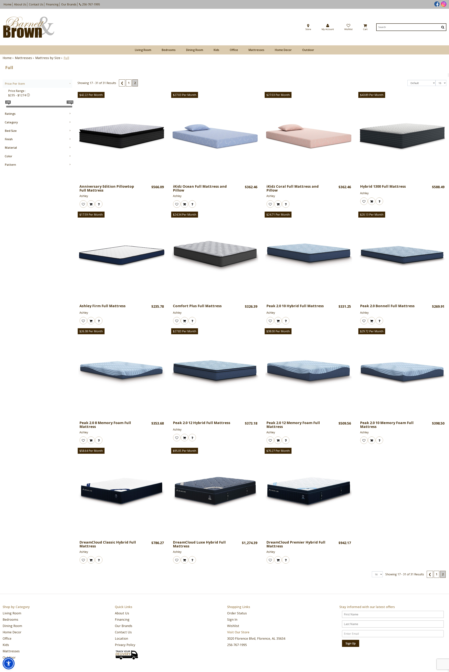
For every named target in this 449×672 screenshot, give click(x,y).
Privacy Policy (125, 645)
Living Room (143, 50)
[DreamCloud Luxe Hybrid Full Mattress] (215, 493)
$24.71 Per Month (278, 215)
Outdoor (308, 50)
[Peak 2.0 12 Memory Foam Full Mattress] (309, 373)
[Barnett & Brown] (29, 27)
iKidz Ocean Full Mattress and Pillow (200, 188)
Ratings (10, 114)
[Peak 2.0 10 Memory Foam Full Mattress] (402, 373)
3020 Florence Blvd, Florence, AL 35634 (256, 638)
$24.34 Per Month (184, 215)
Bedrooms (169, 50)
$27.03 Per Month (184, 95)
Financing (52, 4)
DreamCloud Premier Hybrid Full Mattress (295, 544)
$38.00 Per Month (278, 331)
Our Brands (68, 4)
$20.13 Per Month (371, 215)
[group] (98, 204)
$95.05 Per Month (184, 451)
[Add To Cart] (91, 204)
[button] (327, 27)
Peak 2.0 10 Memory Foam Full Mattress (387, 425)
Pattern (10, 165)
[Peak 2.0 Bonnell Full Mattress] (402, 256)
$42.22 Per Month (91, 95)
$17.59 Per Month (91, 215)
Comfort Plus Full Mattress (197, 306)
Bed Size (11, 131)
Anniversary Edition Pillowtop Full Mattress (106, 188)
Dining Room (194, 50)
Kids (216, 50)
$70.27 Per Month (278, 451)
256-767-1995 (90, 4)
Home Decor (283, 50)
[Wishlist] (83, 204)
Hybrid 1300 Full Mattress (383, 186)
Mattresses (256, 50)
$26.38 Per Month (91, 331)
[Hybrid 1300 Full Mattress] (402, 137)
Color (8, 156)
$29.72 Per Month (371, 331)
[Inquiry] (98, 204)
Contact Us (36, 4)
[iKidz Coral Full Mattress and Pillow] (309, 137)
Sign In (232, 619)
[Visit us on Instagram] (443, 4)
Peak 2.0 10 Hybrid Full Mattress (295, 306)
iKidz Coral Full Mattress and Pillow (292, 188)
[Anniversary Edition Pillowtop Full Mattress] (122, 137)
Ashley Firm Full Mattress (102, 306)
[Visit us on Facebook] (436, 4)
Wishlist (233, 626)
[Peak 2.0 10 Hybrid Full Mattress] (309, 256)
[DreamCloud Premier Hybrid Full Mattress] (309, 493)
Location (121, 638)
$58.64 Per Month (91, 451)
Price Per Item (15, 84)
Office (234, 50)
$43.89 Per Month (371, 95)
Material (11, 148)
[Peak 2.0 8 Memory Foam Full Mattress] (122, 373)
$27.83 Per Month (184, 331)
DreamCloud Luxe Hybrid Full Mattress (199, 544)
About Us (20, 4)
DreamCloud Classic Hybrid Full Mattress (107, 544)
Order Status (237, 613)
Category (11, 122)
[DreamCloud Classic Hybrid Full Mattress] (122, 493)
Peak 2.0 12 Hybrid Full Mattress (201, 423)
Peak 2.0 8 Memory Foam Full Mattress (105, 425)
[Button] (443, 27)
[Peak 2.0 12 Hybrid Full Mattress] (215, 373)
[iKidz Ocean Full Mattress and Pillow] (215, 137)
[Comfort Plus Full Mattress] (215, 256)
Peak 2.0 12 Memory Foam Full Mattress (293, 425)
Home (7, 4)
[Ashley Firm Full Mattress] (122, 256)
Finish (9, 139)
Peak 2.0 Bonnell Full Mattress (387, 306)
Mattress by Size (47, 58)
